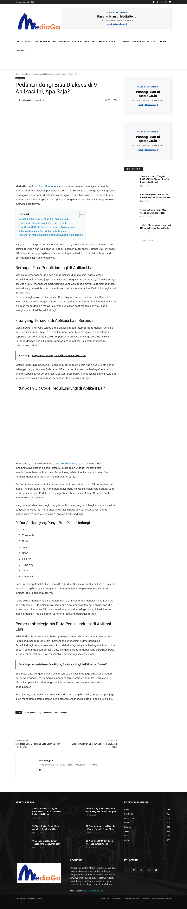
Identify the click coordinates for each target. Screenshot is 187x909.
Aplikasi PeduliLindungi (32, 712)
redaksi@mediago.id (93, 890)
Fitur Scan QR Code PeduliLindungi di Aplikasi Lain (47, 227)
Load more (146, 240)
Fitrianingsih (26, 100)
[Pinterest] (49, 109)
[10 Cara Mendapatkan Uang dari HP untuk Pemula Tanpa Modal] (131, 229)
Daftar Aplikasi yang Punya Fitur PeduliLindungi (43, 231)
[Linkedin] (161, 2)
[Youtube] (170, 2)
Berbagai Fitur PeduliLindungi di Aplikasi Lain (44, 218)
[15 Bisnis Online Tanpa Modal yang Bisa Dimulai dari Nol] (131, 214)
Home (17, 74)
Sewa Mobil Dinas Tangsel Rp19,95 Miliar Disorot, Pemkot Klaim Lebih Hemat (155, 179)
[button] (168, 58)
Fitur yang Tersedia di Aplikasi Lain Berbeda (43, 223)
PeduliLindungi (47, 186)
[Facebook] (153, 2)
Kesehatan (26, 74)
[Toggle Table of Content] (80, 214)
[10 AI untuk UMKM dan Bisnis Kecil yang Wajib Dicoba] (76, 845)
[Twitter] (165, 2)
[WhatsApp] (56, 109)
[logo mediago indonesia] (38, 22)
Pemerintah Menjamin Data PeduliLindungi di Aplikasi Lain (51, 234)
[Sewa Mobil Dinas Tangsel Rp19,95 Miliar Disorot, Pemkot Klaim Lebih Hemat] (131, 180)
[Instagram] (157, 2)
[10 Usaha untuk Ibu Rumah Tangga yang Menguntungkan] (22, 845)
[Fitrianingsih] (17, 100)
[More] (63, 109)
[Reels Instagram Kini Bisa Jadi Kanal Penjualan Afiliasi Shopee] (131, 198)
